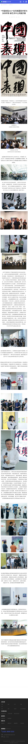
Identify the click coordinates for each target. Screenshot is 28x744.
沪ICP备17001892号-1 (14, 742)
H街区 (15, 708)
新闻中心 (11, 4)
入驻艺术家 (10, 713)
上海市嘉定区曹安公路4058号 (9, 734)
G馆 (8, 708)
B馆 (8, 704)
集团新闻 (9, 718)
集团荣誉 (16, 723)
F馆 (2, 708)
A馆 (2, 704)
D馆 (21, 704)
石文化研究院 (23, 708)
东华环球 (5, 4)
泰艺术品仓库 (16, 713)
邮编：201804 (6, 736)
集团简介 (3, 723)
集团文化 (9, 723)
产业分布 (22, 723)
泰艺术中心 (3, 713)
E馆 (2, 706)
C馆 (14, 704)
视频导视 (3, 718)
